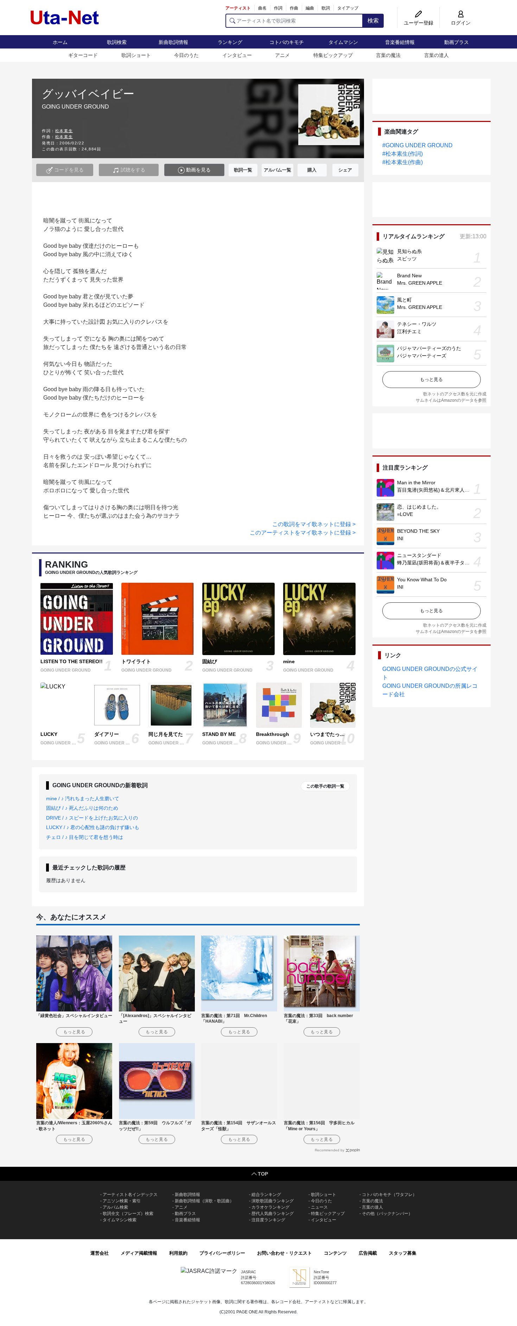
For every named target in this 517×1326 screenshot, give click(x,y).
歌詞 (325, 8)
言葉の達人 (436, 55)
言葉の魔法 (388, 55)
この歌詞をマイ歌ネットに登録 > (314, 524)
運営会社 (99, 1253)
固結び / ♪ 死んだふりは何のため (82, 808)
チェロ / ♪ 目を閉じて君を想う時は (84, 837)
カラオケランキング (270, 1207)
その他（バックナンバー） (387, 1213)
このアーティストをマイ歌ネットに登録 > (303, 533)
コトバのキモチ (286, 42)
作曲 (294, 8)
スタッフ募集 (402, 1253)
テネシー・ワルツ (416, 324)
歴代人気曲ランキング (272, 1213)
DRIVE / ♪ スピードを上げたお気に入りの (92, 818)
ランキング (230, 42)
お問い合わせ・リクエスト (284, 1253)
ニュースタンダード (419, 555)
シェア (345, 170)
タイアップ (347, 8)
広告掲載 (368, 1253)
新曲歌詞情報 (173, 42)
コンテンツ (335, 1253)
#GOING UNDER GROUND (417, 145)
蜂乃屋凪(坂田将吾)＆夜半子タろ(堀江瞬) (442, 562)
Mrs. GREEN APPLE (419, 283)
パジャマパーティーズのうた (429, 348)
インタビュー (237, 55)
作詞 (278, 8)
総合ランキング (266, 1194)
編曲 (310, 8)
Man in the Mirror (416, 482)
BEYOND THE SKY (418, 531)
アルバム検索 (115, 1207)
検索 (373, 21)
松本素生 (64, 131)
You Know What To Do (422, 579)
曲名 (262, 8)
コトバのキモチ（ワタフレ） (389, 1194)
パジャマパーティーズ (421, 355)
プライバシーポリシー (222, 1253)
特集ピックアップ (333, 55)
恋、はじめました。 (419, 507)
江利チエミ (409, 331)
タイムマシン (343, 42)
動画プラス (456, 42)
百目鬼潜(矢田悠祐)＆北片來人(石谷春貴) (442, 490)
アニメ (282, 55)
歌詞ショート (136, 55)
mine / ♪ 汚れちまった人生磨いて (82, 798)
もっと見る (431, 379)
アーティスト (238, 8)
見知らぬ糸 (409, 251)
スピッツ (407, 258)
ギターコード (83, 55)
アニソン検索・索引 (122, 1200)
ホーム (60, 42)
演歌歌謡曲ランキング (272, 1200)
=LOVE (405, 514)
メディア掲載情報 (139, 1253)
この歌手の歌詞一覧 (325, 786)
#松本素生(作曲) (402, 162)
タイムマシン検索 (119, 1219)
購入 (312, 170)
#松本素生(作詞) (402, 154)
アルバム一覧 (277, 170)
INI (400, 538)
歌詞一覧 (243, 170)
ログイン (461, 23)
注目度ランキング (268, 1219)
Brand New (409, 275)
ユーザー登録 (418, 23)
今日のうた (186, 55)
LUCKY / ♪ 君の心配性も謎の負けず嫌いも (92, 827)
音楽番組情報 (400, 42)
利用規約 (178, 1253)
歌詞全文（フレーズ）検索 (128, 1213)
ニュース (319, 1207)
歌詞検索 (117, 42)
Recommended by (329, 1150)
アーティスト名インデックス (130, 1194)
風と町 (404, 300)
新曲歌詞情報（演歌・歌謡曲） (204, 1200)
